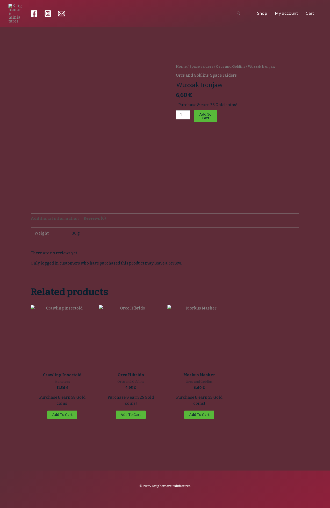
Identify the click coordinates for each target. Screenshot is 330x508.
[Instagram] (47, 13)
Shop (262, 13)
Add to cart (205, 116)
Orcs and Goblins (230, 66)
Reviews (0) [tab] (95, 218)
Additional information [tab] (55, 218)
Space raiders (201, 66)
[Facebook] (34, 13)
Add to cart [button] (62, 414)
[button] (239, 13)
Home (181, 66)
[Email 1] (61, 13)
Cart (310, 13)
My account (286, 13)
